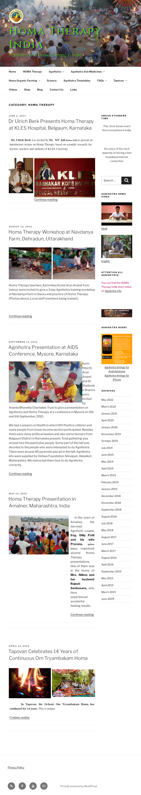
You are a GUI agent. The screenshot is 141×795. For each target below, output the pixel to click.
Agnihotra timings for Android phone (116, 369)
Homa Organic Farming (23, 80)
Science (52, 80)
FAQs (100, 80)
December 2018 (111, 495)
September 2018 (111, 509)
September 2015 (111, 571)
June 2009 (107, 598)
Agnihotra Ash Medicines (86, 71)
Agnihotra (55, 71)
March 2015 (108, 592)
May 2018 (107, 530)
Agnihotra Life (113, 290)
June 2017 (107, 543)
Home (12, 71)
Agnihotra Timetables (77, 80)
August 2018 (109, 516)
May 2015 (107, 578)
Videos (13, 89)
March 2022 (108, 406)
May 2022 (107, 399)
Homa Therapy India (55, 38)
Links (73, 89)
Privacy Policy (16, 767)
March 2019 (108, 475)
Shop (27, 89)
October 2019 (109, 440)
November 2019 (111, 434)
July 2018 (107, 523)
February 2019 (109, 482)
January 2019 (109, 489)
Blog (40, 89)
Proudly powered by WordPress (78, 786)
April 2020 (107, 420)
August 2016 (109, 557)
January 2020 (109, 427)
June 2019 (107, 454)
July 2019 (107, 447)
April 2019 (107, 468)
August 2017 (108, 537)
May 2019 (107, 461)
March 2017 (108, 550)
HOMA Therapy (32, 71)
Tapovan (118, 80)
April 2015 (107, 585)
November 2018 (111, 502)
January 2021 (109, 413)
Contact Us (56, 89)
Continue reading (46, 199)
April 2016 (107, 564)
